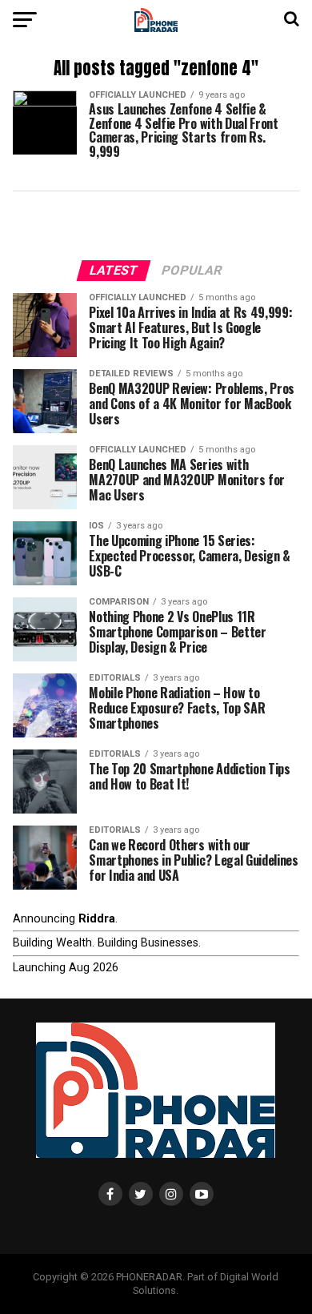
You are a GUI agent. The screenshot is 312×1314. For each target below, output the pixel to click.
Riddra (96, 919)
